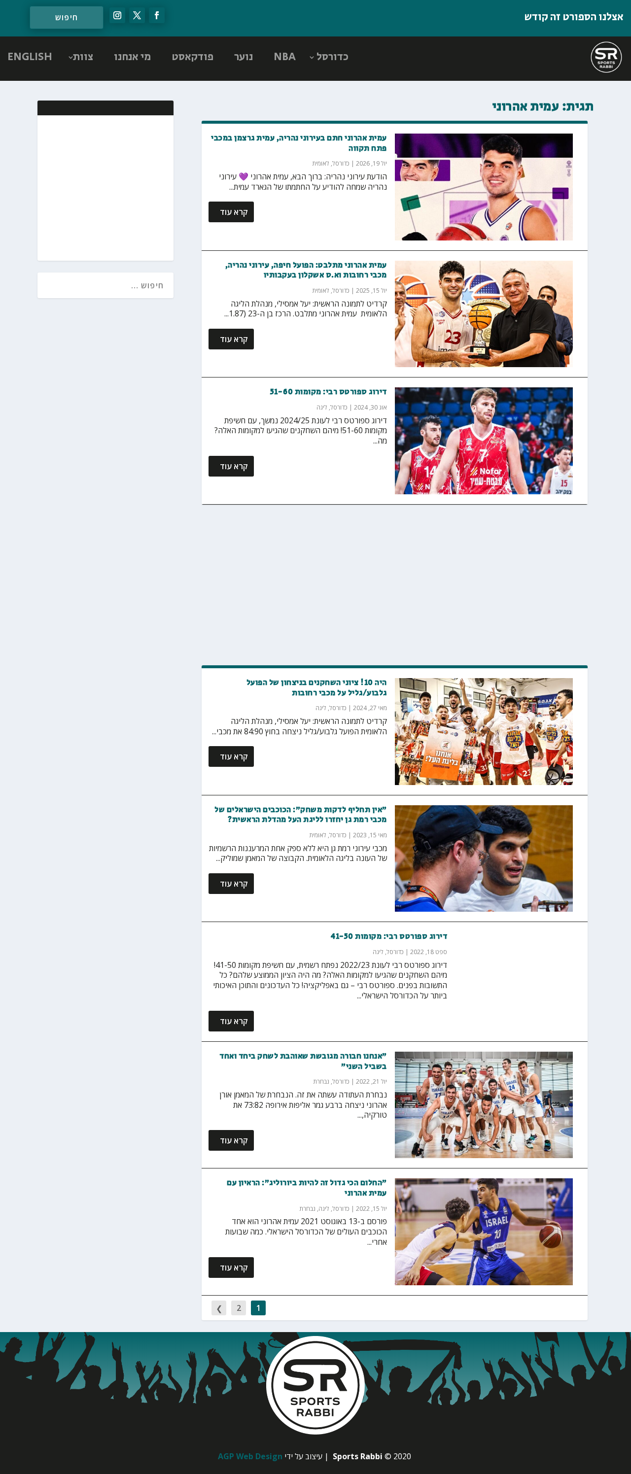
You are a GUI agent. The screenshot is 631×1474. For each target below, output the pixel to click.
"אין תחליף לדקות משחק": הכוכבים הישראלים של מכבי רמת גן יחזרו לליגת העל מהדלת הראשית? (300, 815)
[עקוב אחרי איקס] (137, 15)
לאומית (320, 163)
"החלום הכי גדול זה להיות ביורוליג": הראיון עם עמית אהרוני (307, 1188)
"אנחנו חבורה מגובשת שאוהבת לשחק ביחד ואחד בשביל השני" (303, 1061)
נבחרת (321, 1081)
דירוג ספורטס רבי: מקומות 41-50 (389, 936)
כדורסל (332, 57)
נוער (243, 57)
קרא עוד (234, 211)
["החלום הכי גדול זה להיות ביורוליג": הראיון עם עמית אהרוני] (484, 1231)
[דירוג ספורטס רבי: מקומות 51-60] (484, 440)
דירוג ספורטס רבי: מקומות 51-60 (328, 392)
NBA (285, 57)
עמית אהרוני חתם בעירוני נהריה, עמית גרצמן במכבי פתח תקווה (299, 143)
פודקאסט (192, 57)
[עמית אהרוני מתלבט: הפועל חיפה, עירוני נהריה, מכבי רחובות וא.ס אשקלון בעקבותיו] (484, 314)
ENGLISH (29, 57)
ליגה (321, 407)
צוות (83, 57)
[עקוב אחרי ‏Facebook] (157, 15)
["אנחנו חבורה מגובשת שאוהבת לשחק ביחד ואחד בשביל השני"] (484, 1105)
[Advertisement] (395, 585)
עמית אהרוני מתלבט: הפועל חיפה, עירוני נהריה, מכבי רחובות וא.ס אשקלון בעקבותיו (306, 270)
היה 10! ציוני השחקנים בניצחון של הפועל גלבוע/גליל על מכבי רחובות (316, 688)
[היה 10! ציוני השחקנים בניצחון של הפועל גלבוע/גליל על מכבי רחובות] (484, 731)
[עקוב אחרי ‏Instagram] (117, 15)
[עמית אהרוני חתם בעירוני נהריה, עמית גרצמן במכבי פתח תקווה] (484, 187)
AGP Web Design (250, 1456)
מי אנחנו (132, 57)
